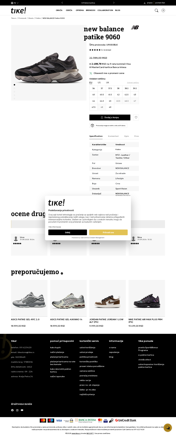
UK (107, 82)
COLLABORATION (105, 10)
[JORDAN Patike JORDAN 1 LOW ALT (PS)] (107, 298)
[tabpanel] (49, 63)
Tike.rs (13, 18)
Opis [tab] (126, 136)
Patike (38, 18)
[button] (15, 3)
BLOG (117, 10)
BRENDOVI (90, 10)
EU (90, 82)
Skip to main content (22, 3)
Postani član (160, 3)
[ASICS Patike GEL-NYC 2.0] (29, 298)
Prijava (149, 3)
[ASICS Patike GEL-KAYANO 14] (68, 298)
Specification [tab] (96, 136)
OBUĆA (59, 10)
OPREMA (80, 10)
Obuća (30, 18)
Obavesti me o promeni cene (109, 73)
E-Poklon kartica (88, 3)
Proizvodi (22, 18)
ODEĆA (69, 10)
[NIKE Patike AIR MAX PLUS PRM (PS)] (147, 298)
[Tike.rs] (18, 10)
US (99, 82)
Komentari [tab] (113, 136)
